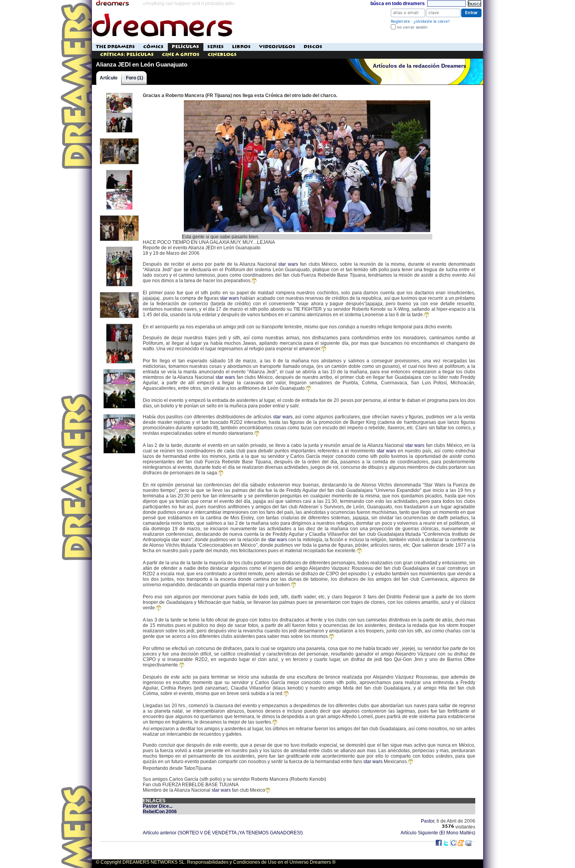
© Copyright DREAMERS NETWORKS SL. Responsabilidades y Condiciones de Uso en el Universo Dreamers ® (216, 862)
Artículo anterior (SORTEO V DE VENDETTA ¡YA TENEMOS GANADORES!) (223, 833)
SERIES (215, 47)
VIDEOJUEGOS (277, 47)
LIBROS (241, 47)
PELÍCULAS (185, 47)
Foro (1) (134, 78)
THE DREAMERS (115, 47)
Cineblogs (222, 54)
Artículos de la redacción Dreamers (419, 66)
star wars (288, 264)
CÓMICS (153, 47)
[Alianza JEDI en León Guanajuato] (307, 101)
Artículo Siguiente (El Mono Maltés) (438, 833)
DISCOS (313, 47)
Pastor (427, 821)
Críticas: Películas (127, 54)
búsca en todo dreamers (397, 3)
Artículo (108, 78)
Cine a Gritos (180, 54)
